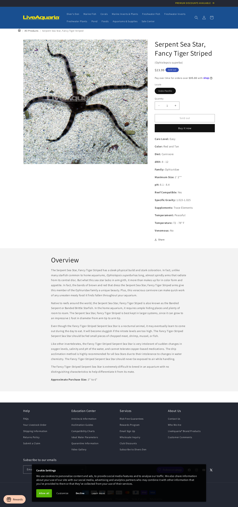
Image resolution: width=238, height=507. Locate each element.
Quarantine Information (84, 443)
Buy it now (184, 128)
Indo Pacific (167, 91)
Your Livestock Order (35, 424)
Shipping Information (35, 431)
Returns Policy (31, 437)
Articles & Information (83, 418)
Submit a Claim (31, 443)
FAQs (26, 418)
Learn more (98, 493)
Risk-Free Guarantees (132, 418)
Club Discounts (128, 443)
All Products (32, 30)
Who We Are (174, 424)
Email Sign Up (127, 431)
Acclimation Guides (82, 424)
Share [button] (161, 239)
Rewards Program (130, 424)
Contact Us (174, 418)
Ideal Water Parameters (84, 437)
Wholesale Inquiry (130, 437)
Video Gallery (78, 449)
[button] (196, 17)
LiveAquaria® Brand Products (184, 431)
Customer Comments (180, 437)
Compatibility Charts (83, 431)
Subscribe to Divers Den (133, 449)
